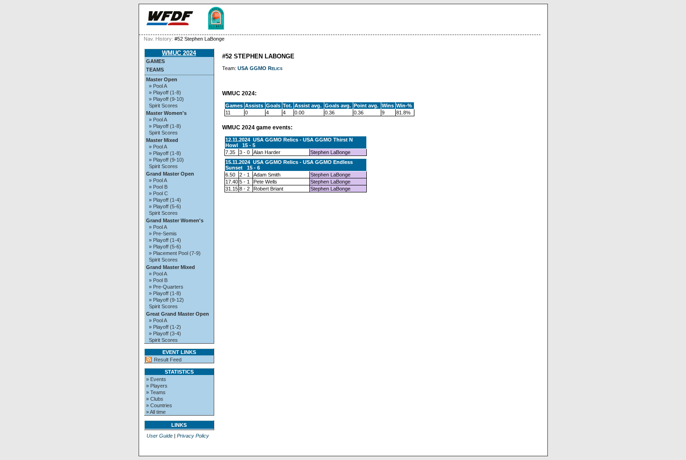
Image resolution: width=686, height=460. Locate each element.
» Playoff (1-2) (165, 327)
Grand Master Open (170, 174)
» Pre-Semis (163, 233)
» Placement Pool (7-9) (175, 253)
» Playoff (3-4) (165, 333)
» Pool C (158, 193)
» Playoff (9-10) (166, 99)
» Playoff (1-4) (165, 200)
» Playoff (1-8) (165, 92)
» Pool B (158, 187)
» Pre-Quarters (166, 287)
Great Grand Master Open (177, 314)
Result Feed (168, 359)
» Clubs (154, 399)
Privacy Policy (193, 436)
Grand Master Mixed (170, 267)
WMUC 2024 (179, 53)
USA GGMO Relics (260, 68)
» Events (156, 379)
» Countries (159, 405)
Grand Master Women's (174, 220)
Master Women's (166, 113)
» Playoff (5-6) (165, 206)
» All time (156, 412)
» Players (157, 386)
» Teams (156, 392)
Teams (155, 69)
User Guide (160, 436)
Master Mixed (162, 140)
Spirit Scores (163, 105)
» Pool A (158, 86)
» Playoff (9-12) (166, 300)
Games (155, 61)
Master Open (161, 79)
